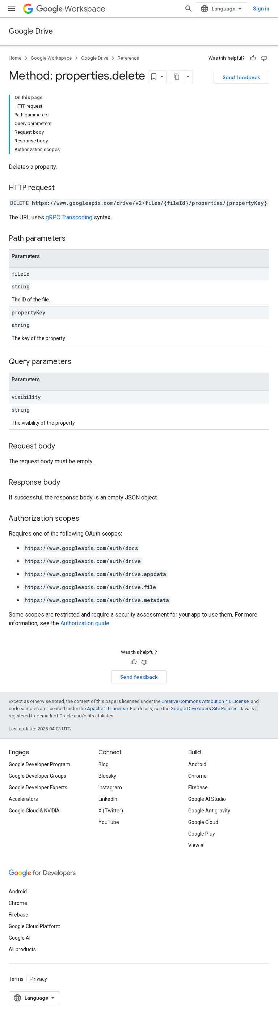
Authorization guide (84, 623)
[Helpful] (253, 58)
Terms (16, 979)
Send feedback (241, 77)
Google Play (201, 834)
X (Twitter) (110, 811)
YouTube (108, 822)
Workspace (84, 9)
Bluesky (107, 776)
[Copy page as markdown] (176, 76)
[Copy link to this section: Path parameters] (73, 239)
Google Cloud (203, 822)
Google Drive (31, 31)
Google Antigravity (209, 811)
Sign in (261, 9)
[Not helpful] (263, 58)
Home (15, 58)
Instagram (110, 787)
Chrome (197, 776)
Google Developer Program (39, 764)
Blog (103, 764)
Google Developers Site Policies (203, 708)
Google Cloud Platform (34, 926)
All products (22, 949)
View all (197, 845)
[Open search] (188, 8)
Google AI (19, 938)
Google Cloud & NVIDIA (34, 811)
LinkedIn (107, 799)
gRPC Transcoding (69, 217)
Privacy (38, 979)
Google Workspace (51, 58)
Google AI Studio (207, 799)
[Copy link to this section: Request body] (62, 446)
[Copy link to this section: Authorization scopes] (86, 519)
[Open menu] (11, 8)
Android (197, 764)
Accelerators (23, 799)
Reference (128, 58)
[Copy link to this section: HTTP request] (62, 188)
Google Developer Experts (38, 787)
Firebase (198, 787)
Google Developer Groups (37, 776)
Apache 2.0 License (107, 708)
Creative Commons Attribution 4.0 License (205, 701)
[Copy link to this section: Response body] (67, 482)
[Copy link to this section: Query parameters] (78, 362)
